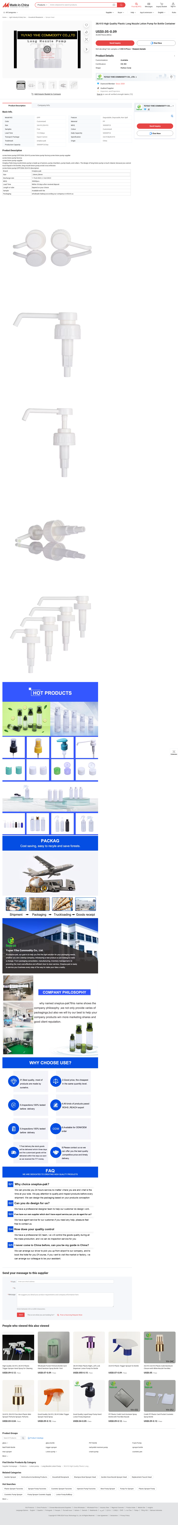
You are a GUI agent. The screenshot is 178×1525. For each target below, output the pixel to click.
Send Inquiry (115, 43)
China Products (42, 1507)
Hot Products (29, 1507)
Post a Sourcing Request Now (69, 1315)
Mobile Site (141, 1507)
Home (4, 17)
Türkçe (136, 1510)
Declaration (114, 1515)
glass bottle (50, 1443)
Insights (150, 1507)
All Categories (11, 12)
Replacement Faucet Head (142, 1477)
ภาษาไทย (128, 1510)
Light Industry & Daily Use (17, 17)
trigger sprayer (51, 1447)
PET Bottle (93, 1443)
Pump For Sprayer (127, 1488)
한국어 (108, 1510)
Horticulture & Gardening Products (34, 1477)
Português (48, 1510)
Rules (174, 12)
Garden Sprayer (10, 1477)
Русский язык (67, 1510)
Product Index (130, 1507)
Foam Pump (137, 1443)
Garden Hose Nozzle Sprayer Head (114, 1477)
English (32, 1510)
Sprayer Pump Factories (37, 1488)
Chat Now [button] (158, 43)
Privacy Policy (125, 1515)
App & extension (146, 12)
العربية (102, 1510)
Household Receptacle (35, 17)
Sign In (99, 94)
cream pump (93, 1451)
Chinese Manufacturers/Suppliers (60, 1507)
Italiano (76, 1510)
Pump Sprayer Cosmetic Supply (39, 1494)
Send (21, 1315)
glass (4, 1443)
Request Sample (139, 49)
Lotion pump (50, 1451)
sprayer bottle (137, 1447)
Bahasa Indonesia (156, 1510)
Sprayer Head (50, 17)
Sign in (173, 6)
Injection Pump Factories (86, 1488)
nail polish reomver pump (98, 1447)
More (4, 1499)
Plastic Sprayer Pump (147, 1488)
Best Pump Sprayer (108, 1488)
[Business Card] (172, 115)
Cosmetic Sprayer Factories (61, 1488)
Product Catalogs (36, 1438)
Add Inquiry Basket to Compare (47, 94)
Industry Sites (104, 1507)
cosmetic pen (137, 1451)
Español (40, 1510)
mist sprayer (7, 1451)
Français (57, 1510)
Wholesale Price (92, 1507)
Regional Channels (118, 1507)
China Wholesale (79, 1507)
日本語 (115, 1510)
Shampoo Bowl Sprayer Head (85, 1477)
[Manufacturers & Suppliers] (15, 5)
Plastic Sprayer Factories (13, 1488)
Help (132, 12)
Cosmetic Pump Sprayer (13, 1494)
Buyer (120, 12)
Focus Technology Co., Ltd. (73, 1515)
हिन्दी (121, 1510)
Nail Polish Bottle (8, 1447)
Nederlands (93, 1510)
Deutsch (84, 1510)
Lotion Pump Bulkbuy (64, 1494)
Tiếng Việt (144, 1510)
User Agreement (102, 1515)
